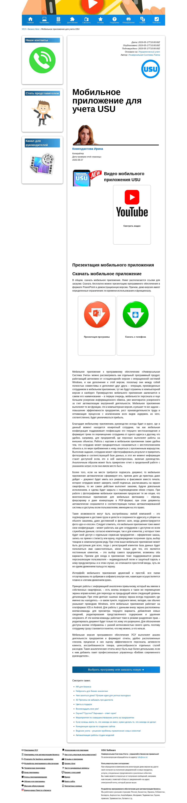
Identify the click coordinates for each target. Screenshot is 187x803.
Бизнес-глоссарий (72, 772)
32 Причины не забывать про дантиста (94, 700)
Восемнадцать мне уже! (87, 709)
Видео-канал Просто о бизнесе (37, 790)
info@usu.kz (143, 757)
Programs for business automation (38, 759)
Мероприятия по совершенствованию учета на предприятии (105, 717)
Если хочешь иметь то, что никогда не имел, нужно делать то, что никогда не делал (116, 722)
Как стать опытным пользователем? (80, 755)
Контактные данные (73, 786)
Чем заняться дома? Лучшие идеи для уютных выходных (103, 695)
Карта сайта (70, 781)
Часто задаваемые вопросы (77, 768)
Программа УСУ (31, 750)
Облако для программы (34, 781)
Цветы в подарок (84, 704)
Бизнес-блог (70, 764)
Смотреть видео (132, 226)
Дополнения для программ (76, 750)
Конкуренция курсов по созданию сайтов (95, 726)
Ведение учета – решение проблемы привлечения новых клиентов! (108, 731)
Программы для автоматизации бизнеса (41, 755)
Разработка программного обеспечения (41, 764)
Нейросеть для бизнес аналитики (92, 691)
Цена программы (31, 772)
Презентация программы (97, 337)
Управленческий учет (149, 52)
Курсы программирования (35, 777)
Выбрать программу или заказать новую (115, 669)
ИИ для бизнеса (83, 686)
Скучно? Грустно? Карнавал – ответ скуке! (96, 713)
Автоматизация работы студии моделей (95, 735)
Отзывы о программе (74, 759)
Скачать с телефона (135, 337)
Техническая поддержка (34, 768)
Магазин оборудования (34, 786)
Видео (67, 777)
